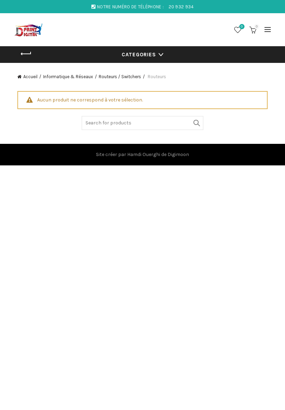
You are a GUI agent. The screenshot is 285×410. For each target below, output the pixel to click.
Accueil (30, 76)
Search (196, 123)
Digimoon (178, 154)
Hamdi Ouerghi (143, 154)
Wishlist (242, 26)
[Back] (26, 54)
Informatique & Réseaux (68, 76)
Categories (139, 54)
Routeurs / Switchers (120, 76)
